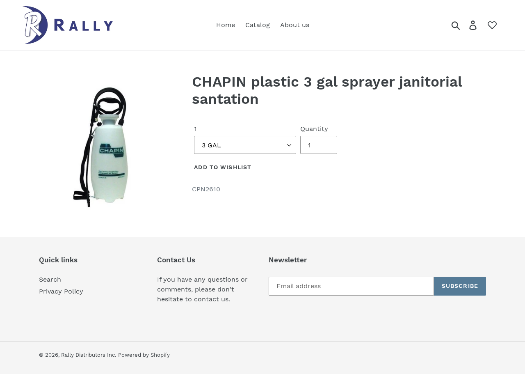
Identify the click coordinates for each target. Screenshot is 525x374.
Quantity (314, 129)
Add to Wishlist (222, 167)
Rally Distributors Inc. (88, 355)
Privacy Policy (61, 291)
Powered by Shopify (144, 355)
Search (50, 279)
